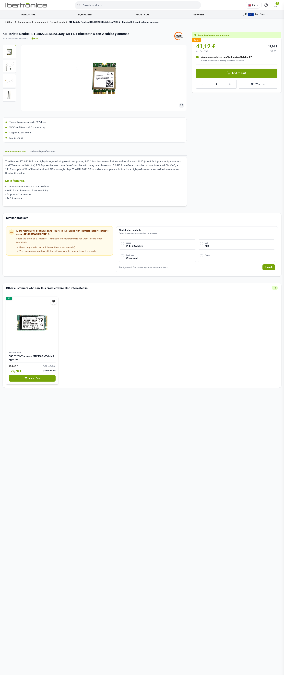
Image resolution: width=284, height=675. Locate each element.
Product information (15, 151)
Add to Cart (34, 378)
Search (268, 267)
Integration (40, 22)
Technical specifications (42, 151)
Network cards (57, 22)
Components (24, 22)
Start (10, 22)
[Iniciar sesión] (266, 5)
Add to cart (239, 73)
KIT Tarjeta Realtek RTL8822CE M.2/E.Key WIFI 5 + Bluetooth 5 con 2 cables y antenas (113, 22)
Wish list (260, 84)
